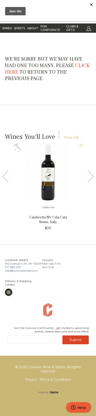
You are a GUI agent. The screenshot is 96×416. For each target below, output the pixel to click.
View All (70, 137)
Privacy (31, 379)
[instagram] (18, 292)
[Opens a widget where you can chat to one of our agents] (78, 408)
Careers (10, 284)
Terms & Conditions (55, 379)
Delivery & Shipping (18, 281)
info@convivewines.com (21, 270)
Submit (76, 340)
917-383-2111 (13, 267)
